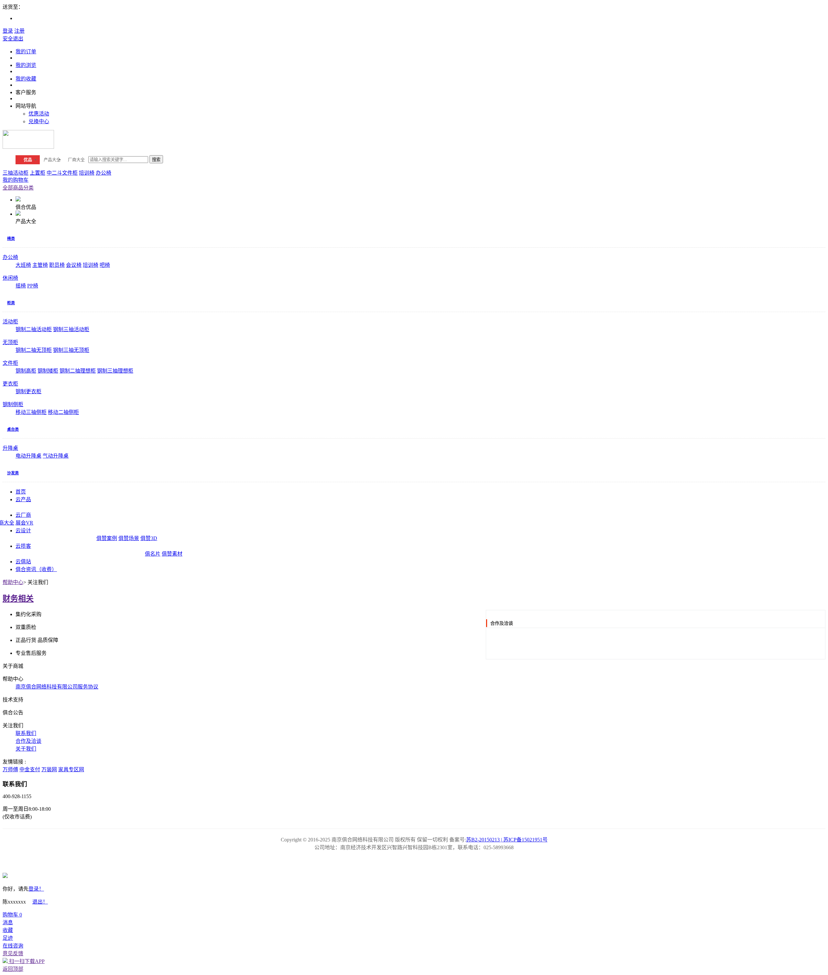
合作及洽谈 (28, 741)
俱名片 (152, 554)
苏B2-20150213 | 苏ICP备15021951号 (507, 839)
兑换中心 (38, 121)
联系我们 (26, 733)
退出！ (40, 902)
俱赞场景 (128, 538)
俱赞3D (148, 538)
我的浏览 (26, 65)
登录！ (36, 889)
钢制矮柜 (48, 371)
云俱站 (23, 561)
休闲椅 (10, 278)
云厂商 (23, 515)
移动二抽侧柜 (63, 412)
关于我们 (26, 749)
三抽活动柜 (15, 173)
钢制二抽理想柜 (78, 371)
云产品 (23, 499)
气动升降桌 (56, 456)
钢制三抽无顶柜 (71, 350)
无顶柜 (10, 342)
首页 (21, 491)
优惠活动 (38, 113)
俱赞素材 (172, 554)
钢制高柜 (26, 371)
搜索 (156, 159)
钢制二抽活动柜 (34, 329)
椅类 (11, 238)
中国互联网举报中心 (432, 861)
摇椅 (21, 285)
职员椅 (57, 265)
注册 (19, 31)
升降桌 (10, 448)
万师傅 (10, 769)
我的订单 (26, 51)
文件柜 (10, 363)
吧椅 (105, 265)
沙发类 (13, 473)
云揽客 (23, 546)
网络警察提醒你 (395, 861)
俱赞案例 (106, 538)
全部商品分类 (18, 187)
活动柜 (10, 321)
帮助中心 (13, 582)
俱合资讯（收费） (36, 569)
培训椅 (86, 173)
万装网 (49, 769)
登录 (8, 31)
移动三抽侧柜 (31, 412)
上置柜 (37, 173)
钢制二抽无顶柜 (34, 350)
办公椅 (103, 173)
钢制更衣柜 (28, 391)
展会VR (24, 522)
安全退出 (13, 38)
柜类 (11, 303)
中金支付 (29, 769)
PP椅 (32, 285)
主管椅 (40, 265)
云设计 (23, 530)
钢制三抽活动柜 (71, 329)
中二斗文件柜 (62, 173)
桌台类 (13, 429)
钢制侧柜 (13, 404)
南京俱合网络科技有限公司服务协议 (57, 686)
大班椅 (23, 265)
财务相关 (18, 598)
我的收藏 (26, 78)
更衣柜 (10, 383)
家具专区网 (71, 769)
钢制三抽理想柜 (115, 371)
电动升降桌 (28, 456)
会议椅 (74, 265)
